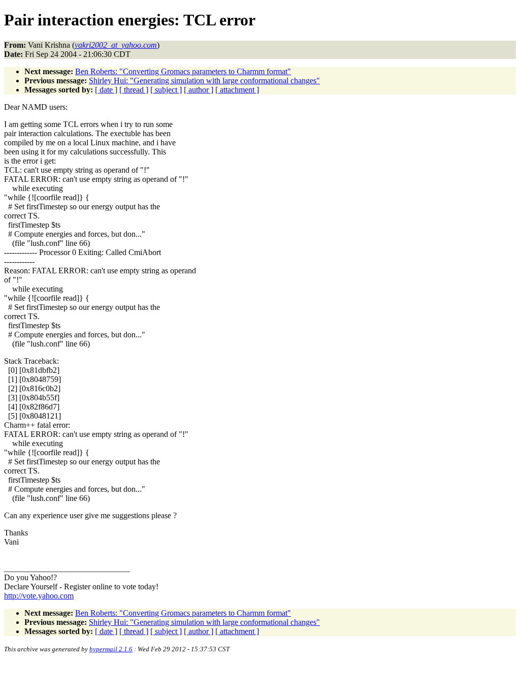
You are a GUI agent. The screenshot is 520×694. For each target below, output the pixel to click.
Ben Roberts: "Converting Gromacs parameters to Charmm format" (183, 71)
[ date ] (106, 89)
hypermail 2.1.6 (111, 649)
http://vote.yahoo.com (39, 595)
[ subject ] (166, 89)
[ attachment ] (237, 89)
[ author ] (198, 89)
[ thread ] (133, 89)
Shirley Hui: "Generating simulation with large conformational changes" (204, 80)
